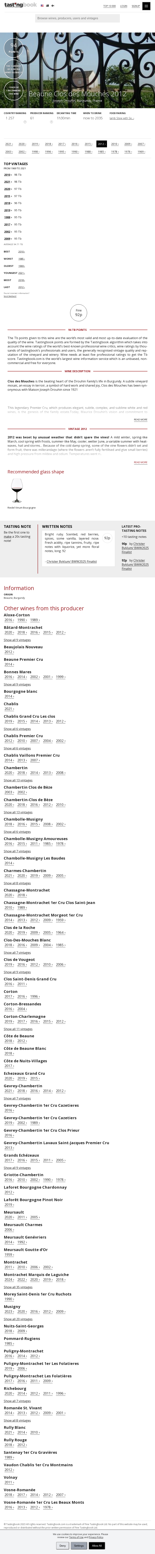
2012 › (101, 144)
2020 (7, 189)
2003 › (9, 151)
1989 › (35, 619)
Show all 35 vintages (18, 1287)
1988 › (88, 151)
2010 (7, 174)
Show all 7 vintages (17, 851)
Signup (136, 6)
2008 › (60, 772)
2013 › (48, 721)
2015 (7, 196)
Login (123, 6)
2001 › (48, 676)
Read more (140, 419)
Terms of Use (76, 1537)
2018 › (49, 144)
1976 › (128, 151)
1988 (7, 217)
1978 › (115, 151)
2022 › (22, 1279)
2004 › (48, 740)
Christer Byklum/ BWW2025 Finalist (135, 548)
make (8, 536)
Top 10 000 (109, 6)
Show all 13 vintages (18, 780)
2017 (7, 224)
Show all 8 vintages (17, 883)
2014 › (9, 664)
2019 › (35, 144)
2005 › (60, 875)
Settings (79, 1545)
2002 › (22, 151)
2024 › (9, 1279)
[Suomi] (53, 6)
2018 (7, 203)
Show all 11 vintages (18, 1029)
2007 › (141, 144)
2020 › (22, 144)
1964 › (60, 932)
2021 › (9, 144)
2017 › (62, 144)
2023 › (9, 1311)
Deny (63, 1545)
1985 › (101, 151)
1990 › (75, 151)
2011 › (35, 843)
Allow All (97, 1545)
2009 (7, 238)
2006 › (60, 964)
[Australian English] (47, 6)
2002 (7, 231)
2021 (7, 181)
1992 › (22, 1242)
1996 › (49, 151)
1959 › (60, 920)
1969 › (141, 151)
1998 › (35, 151)
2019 (7, 210)
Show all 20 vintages (18, 1319)
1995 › (62, 151)
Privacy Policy (96, 1537)
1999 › (60, 676)
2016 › (75, 144)
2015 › (88, 144)
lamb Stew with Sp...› (122, 118)
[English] (42, 6)
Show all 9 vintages (17, 640)
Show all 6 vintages (17, 729)
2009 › (128, 144)
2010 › (115, 144)
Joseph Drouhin (64, 101)
